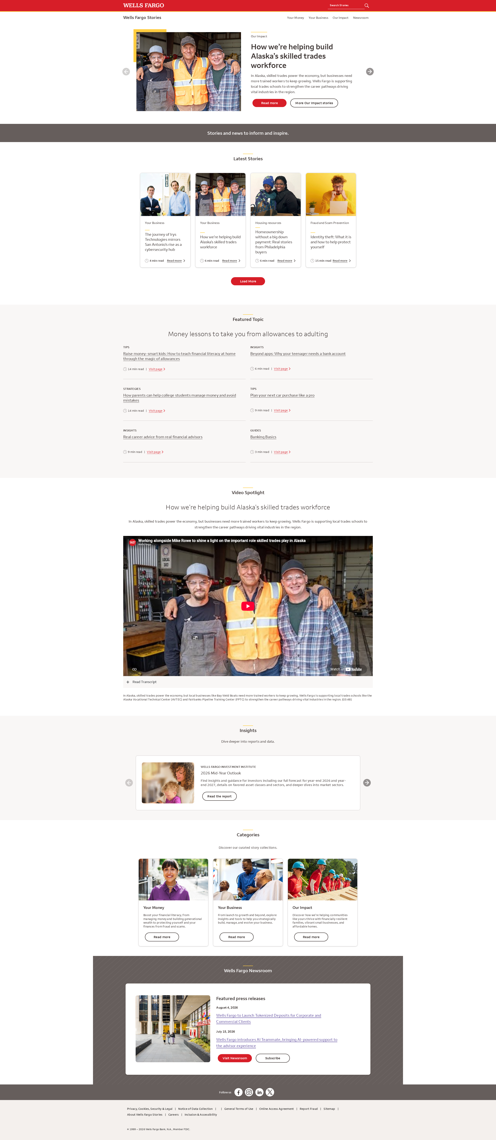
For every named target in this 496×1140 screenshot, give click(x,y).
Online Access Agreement (276, 1109)
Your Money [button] (295, 18)
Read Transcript (145, 682)
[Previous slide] (126, 71)
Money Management (284, 18)
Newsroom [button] (361, 18)
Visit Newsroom (235, 1058)
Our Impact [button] (341, 18)
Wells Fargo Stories (142, 17)
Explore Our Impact (279, 18)
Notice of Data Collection (195, 1109)
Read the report (219, 796)
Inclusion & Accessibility (201, 1114)
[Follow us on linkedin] (259, 1092)
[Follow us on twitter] (270, 1092)
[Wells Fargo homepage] (184, 5)
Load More (248, 281)
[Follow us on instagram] (249, 1092)
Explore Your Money (250, 18)
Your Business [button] (318, 18)
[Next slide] (370, 71)
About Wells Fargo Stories (145, 1114)
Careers (173, 1114)
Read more (269, 103)
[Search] (366, 6)
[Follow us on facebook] (238, 1092)
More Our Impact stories (314, 103)
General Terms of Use (238, 1109)
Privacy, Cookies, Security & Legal (149, 1109)
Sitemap (329, 1109)
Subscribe (272, 1058)
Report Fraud (309, 1109)
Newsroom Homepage (269, 18)
